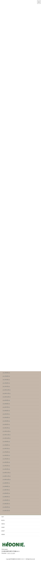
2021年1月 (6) (6, 386)
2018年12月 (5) (6, 472)
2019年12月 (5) (6, 431)
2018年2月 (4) (6, 507)
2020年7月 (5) (6, 407)
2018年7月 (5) (6, 490)
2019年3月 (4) (6, 462)
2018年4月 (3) (6, 500)
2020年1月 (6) (6, 428)
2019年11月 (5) (6, 435)
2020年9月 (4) (6, 400)
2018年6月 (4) (6, 493)
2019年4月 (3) (6, 459)
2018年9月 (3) (6, 483)
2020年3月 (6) (6, 421)
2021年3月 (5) (6, 379)
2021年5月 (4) (6, 372)
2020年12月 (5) (6, 390)
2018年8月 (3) (6, 486)
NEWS (3, 534)
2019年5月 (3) (6, 455)
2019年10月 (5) (6, 438)
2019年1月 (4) (6, 469)
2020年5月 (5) (6, 414)
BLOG (3, 520)
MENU (3, 524)
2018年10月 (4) (6, 479)
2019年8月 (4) (6, 445)
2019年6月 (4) (6, 452)
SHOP (2, 531)
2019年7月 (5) (6, 448)
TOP (2, 516)
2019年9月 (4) (6, 441)
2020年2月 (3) (6, 424)
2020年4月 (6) (6, 417)
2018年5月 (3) (6, 497)
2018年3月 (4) (6, 503)
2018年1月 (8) (6, 510)
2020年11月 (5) (6, 393)
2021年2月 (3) (6, 383)
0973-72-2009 (11, 553)
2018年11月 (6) (6, 476)
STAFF (3, 527)
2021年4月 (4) (6, 376)
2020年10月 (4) (6, 397)
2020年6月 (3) (6, 410)
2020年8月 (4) (6, 403)
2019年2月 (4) (6, 466)
